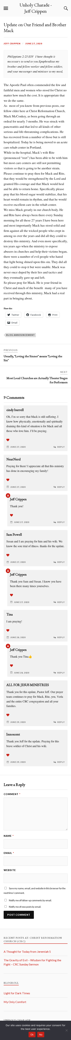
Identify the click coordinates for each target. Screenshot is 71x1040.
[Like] (7, 440)
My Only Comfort (15, 1002)
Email (9, 853)
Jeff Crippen (12, 43)
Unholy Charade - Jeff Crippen (35, 8)
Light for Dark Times (17, 993)
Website (10, 870)
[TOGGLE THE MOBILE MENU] (6, 8)
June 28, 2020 (17, 637)
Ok (32, 1034)
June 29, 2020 (17, 722)
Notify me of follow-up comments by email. (30, 900)
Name (9, 835)
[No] (66, 1030)
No (41, 1034)
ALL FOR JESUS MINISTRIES (27, 685)
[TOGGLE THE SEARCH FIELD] (65, 8)
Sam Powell (14, 534)
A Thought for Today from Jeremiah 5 (27, 951)
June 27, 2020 (33, 43)
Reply (61, 447)
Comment (12, 794)
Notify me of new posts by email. (25, 906)
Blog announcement (20, 335)
